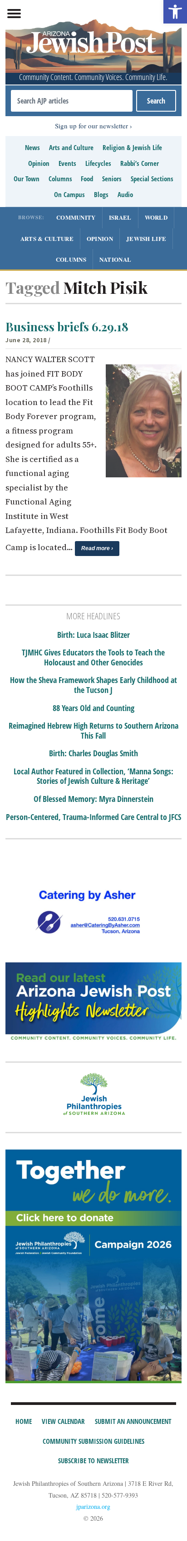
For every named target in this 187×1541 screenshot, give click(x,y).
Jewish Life (146, 238)
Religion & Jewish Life (132, 147)
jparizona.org (93, 1506)
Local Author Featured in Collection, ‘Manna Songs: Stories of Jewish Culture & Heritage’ (93, 776)
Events (67, 163)
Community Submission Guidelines (93, 1441)
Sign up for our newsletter (91, 125)
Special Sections (152, 178)
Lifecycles (98, 163)
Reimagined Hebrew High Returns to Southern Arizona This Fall (93, 730)
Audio (125, 194)
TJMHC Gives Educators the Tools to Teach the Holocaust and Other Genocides (93, 657)
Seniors (112, 178)
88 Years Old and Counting (93, 708)
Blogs (101, 194)
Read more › (97, 548)
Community (76, 217)
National (115, 259)
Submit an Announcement (133, 1421)
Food (87, 178)
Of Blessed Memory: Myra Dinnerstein (93, 799)
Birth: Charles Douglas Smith (93, 754)
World (156, 217)
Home (23, 1421)
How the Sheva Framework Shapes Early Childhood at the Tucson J (93, 685)
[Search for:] (71, 101)
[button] (175, 12)
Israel (120, 217)
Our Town (26, 178)
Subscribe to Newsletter (93, 1460)
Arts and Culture (71, 147)
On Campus (69, 194)
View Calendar (63, 1421)
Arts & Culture (47, 238)
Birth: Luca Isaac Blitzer (93, 635)
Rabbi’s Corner (139, 163)
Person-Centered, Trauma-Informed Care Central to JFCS (93, 817)
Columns (60, 178)
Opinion (38, 163)
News (32, 147)
